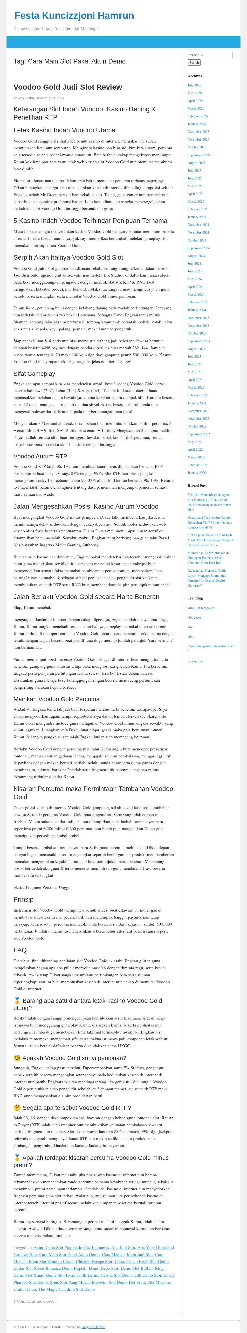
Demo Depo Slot (103, 1268)
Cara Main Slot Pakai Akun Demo (69, 1254)
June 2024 (195, 271)
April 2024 (195, 286)
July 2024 (194, 263)
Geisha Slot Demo (117, 1275)
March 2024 (196, 294)
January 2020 (197, 472)
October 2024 (197, 240)
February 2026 (198, 116)
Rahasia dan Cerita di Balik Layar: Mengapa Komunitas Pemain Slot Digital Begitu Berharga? (207, 578)
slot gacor (194, 617)
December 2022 (198, 410)
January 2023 (197, 403)
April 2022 (195, 449)
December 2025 (198, 131)
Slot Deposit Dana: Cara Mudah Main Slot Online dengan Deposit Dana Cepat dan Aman (211, 540)
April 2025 (195, 193)
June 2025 (195, 178)
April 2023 (195, 379)
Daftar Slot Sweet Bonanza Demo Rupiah (50, 1268)
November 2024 (198, 232)
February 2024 (198, 302)
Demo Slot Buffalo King (142, 1268)
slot (190, 627)
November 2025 (198, 139)
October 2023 (197, 333)
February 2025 (198, 209)
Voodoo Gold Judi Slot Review (68, 87)
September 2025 (199, 155)
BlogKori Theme (93, 1327)
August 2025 (196, 162)
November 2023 (198, 325)
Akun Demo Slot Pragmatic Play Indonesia (71, 1247)
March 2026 (196, 108)
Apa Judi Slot (123, 1247)
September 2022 (199, 434)
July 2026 (194, 85)
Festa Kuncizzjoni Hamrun (74, 15)
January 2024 (197, 309)
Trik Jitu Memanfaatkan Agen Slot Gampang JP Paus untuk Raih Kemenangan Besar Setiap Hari (209, 502)
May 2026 (195, 93)
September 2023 (199, 341)
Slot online (195, 661)
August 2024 (196, 255)
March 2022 (196, 457)
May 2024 (195, 279)
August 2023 (196, 348)
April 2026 (195, 100)
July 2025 (194, 170)
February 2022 (198, 465)
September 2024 (199, 248)
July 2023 (194, 356)
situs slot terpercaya (201, 608)
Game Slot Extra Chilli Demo (72, 1275)
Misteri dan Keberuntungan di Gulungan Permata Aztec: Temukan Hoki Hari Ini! (208, 557)
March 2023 (196, 387)
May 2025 (195, 186)
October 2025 (197, 147)
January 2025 (197, 216)
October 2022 (197, 426)
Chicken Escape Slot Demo (100, 1261)
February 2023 (198, 395)
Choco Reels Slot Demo (147, 1261)
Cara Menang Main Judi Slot (127, 1254)
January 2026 (197, 123)
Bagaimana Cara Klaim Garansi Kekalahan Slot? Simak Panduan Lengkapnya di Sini (210, 522)
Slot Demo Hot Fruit (127, 1282)
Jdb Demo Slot (148, 1275)
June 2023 (195, 364)
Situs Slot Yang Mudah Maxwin (78, 1282)
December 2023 (198, 317)
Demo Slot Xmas (29, 1275)
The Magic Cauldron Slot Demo (66, 1289)
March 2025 (196, 201)
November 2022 (198, 418)
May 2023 (195, 372)
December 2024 (198, 224)
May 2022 (195, 441)
